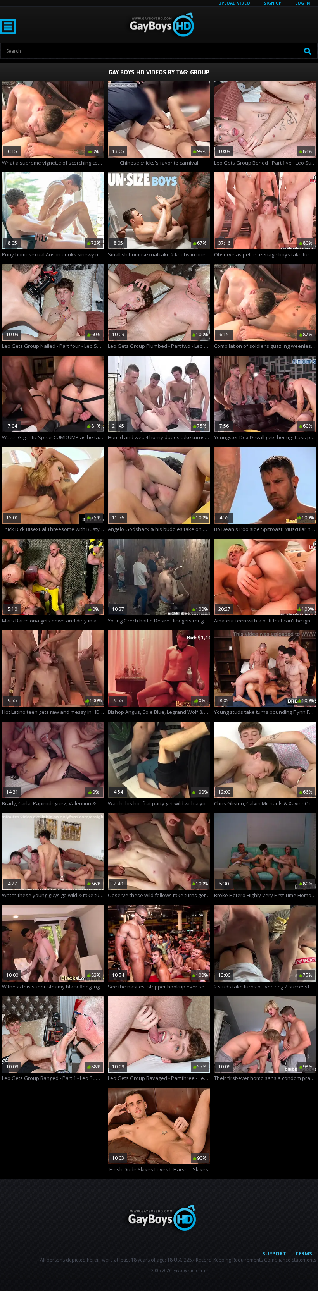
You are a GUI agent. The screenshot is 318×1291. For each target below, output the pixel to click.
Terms (303, 1253)
